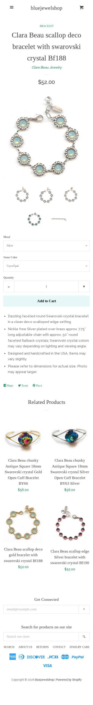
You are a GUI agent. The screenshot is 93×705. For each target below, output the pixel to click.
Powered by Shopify (69, 679)
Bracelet (46, 26)
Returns (42, 647)
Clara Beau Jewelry (47, 67)
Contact (59, 647)
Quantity (8, 277)
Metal (6, 237)
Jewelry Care (79, 647)
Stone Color (10, 257)
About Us (25, 647)
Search (9, 647)
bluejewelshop (46, 8)
